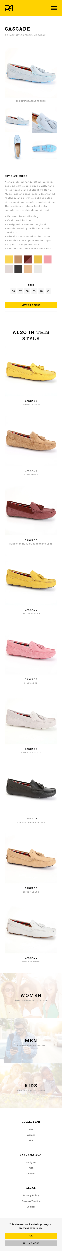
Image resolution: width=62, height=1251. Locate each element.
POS (31, 1168)
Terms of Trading (31, 1201)
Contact (31, 1173)
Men (31, 1129)
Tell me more (31, 1243)
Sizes (31, 285)
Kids (31, 1140)
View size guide (31, 305)
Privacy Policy (31, 1195)
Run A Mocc (9, 8)
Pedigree (31, 1162)
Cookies (31, 1206)
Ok (31, 1236)
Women (31, 1134)
